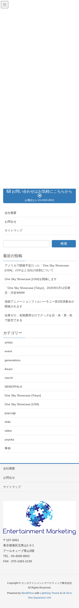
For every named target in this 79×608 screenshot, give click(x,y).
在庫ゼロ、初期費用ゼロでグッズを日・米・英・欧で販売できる (38, 318)
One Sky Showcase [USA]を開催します (31, 279)
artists (9, 342)
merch (9, 377)
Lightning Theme (49, 593)
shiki (8, 422)
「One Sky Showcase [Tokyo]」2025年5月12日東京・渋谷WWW (37, 290)
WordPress (27, 593)
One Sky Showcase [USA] (22, 404)
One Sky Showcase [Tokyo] (23, 395)
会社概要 (10, 212)
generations (12, 360)
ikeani (8, 369)
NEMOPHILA (13, 386)
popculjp (10, 413)
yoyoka (9, 439)
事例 (8, 448)
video (8, 430)
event (8, 351)
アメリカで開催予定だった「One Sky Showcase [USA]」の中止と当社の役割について (37, 268)
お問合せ (10, 221)
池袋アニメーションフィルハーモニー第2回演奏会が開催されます (39, 304)
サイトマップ (13, 230)
